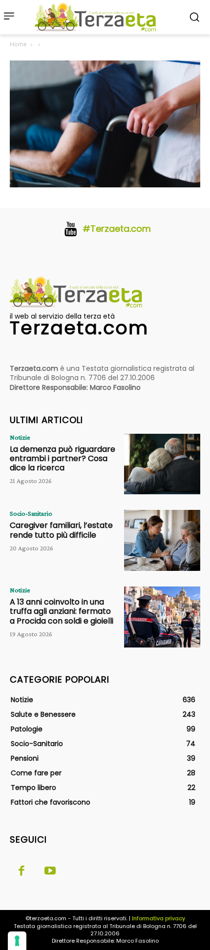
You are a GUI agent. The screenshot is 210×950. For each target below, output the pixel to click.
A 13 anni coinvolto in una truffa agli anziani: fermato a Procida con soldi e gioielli (61, 611)
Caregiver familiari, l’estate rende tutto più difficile (61, 530)
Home (18, 44)
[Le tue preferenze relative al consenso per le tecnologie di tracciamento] (17, 940)
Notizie (20, 437)
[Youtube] (50, 871)
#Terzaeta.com (117, 228)
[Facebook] (21, 871)
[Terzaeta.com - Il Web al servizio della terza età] (98, 17)
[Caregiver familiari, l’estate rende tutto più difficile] (162, 540)
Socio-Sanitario (31, 513)
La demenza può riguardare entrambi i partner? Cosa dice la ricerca (62, 458)
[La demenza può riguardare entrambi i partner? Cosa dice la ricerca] (162, 464)
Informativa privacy (158, 918)
